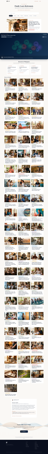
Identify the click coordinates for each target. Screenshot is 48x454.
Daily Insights (36, 1)
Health (18, 15)
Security (36, 447)
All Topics (11, 15)
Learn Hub (27, 445)
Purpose (22, 15)
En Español (34, 15)
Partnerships (36, 444)
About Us (36, 443)
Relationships (26, 15)
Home (40, 1)
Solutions (27, 444)
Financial (15, 15)
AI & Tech (31, 15)
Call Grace (24, 431)
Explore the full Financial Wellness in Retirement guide (16, 17)
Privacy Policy (36, 445)
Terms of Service (37, 446)
